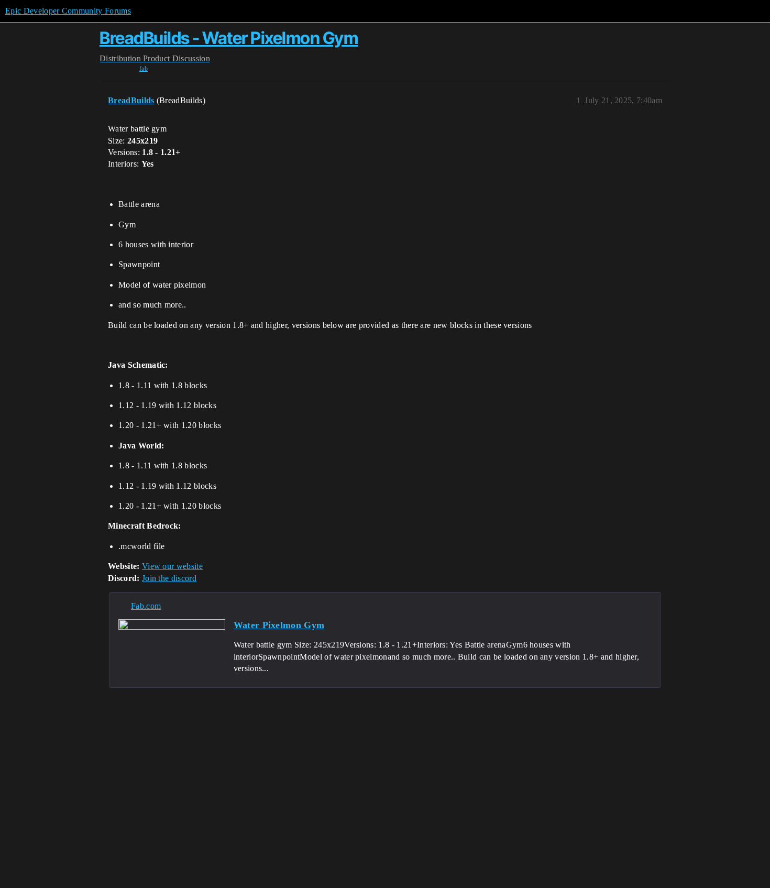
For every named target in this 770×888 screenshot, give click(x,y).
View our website (172, 566)
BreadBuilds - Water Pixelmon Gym (229, 38)
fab (143, 68)
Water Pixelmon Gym (279, 625)
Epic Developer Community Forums (68, 10)
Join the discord (169, 578)
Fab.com (146, 605)
